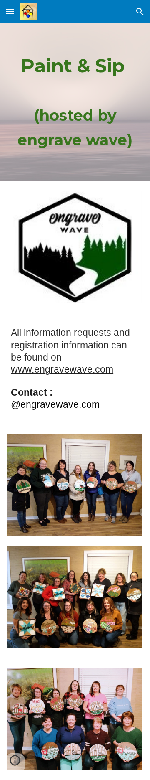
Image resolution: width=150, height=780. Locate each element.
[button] (10, 11)
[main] (75, 102)
